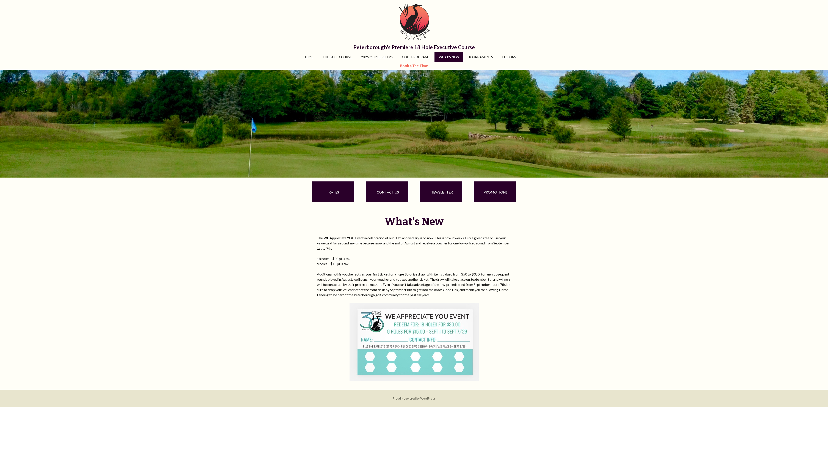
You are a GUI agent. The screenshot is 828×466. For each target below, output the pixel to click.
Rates (334, 192)
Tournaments (480, 57)
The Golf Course (337, 57)
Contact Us (388, 192)
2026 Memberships (377, 57)
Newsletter (441, 192)
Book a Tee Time (414, 65)
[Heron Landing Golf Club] (414, 123)
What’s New (449, 57)
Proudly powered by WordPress (414, 398)
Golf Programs (416, 57)
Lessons (509, 57)
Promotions (496, 192)
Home (308, 57)
